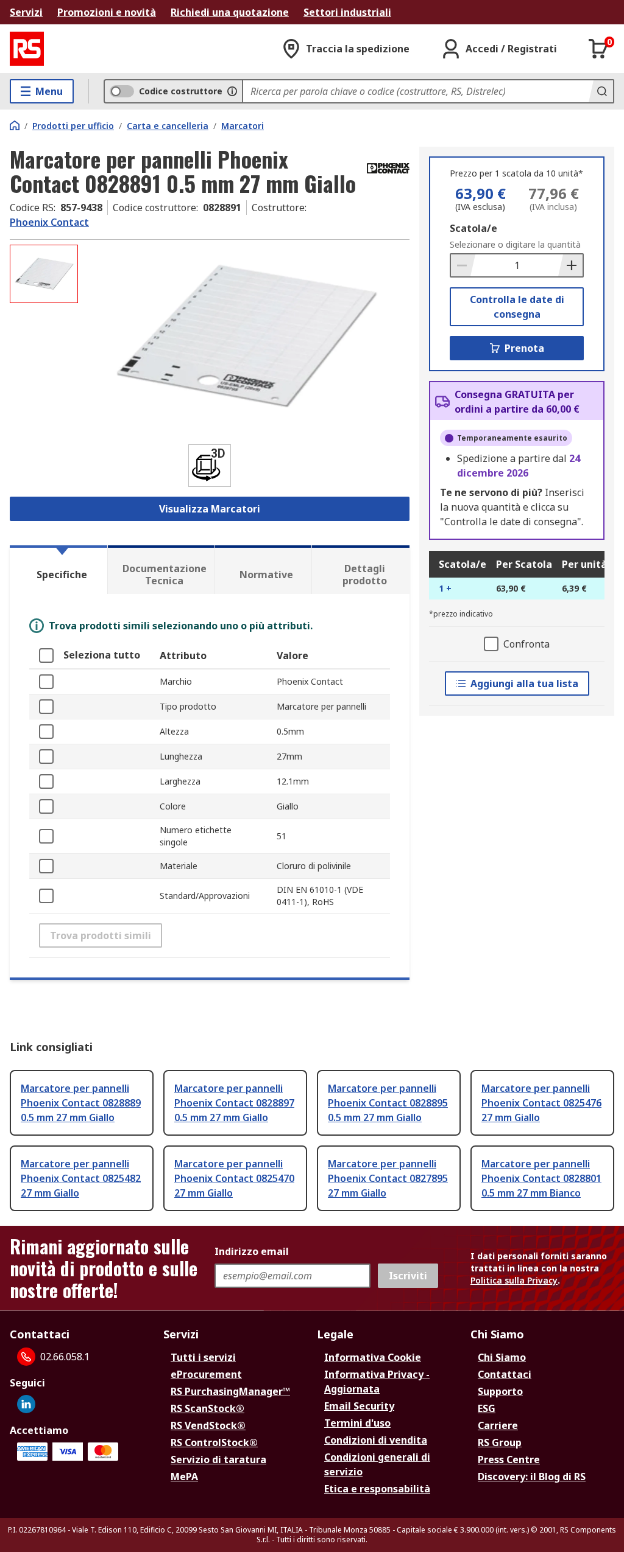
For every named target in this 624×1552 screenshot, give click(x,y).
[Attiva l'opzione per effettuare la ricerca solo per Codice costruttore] (232, 91)
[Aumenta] (570, 265)
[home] (15, 125)
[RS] (27, 49)
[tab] (58, 569)
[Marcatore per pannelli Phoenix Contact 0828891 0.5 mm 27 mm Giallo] (245, 337)
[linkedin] (26, 1404)
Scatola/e (473, 228)
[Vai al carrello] (598, 48)
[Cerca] (601, 91)
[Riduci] (463, 265)
